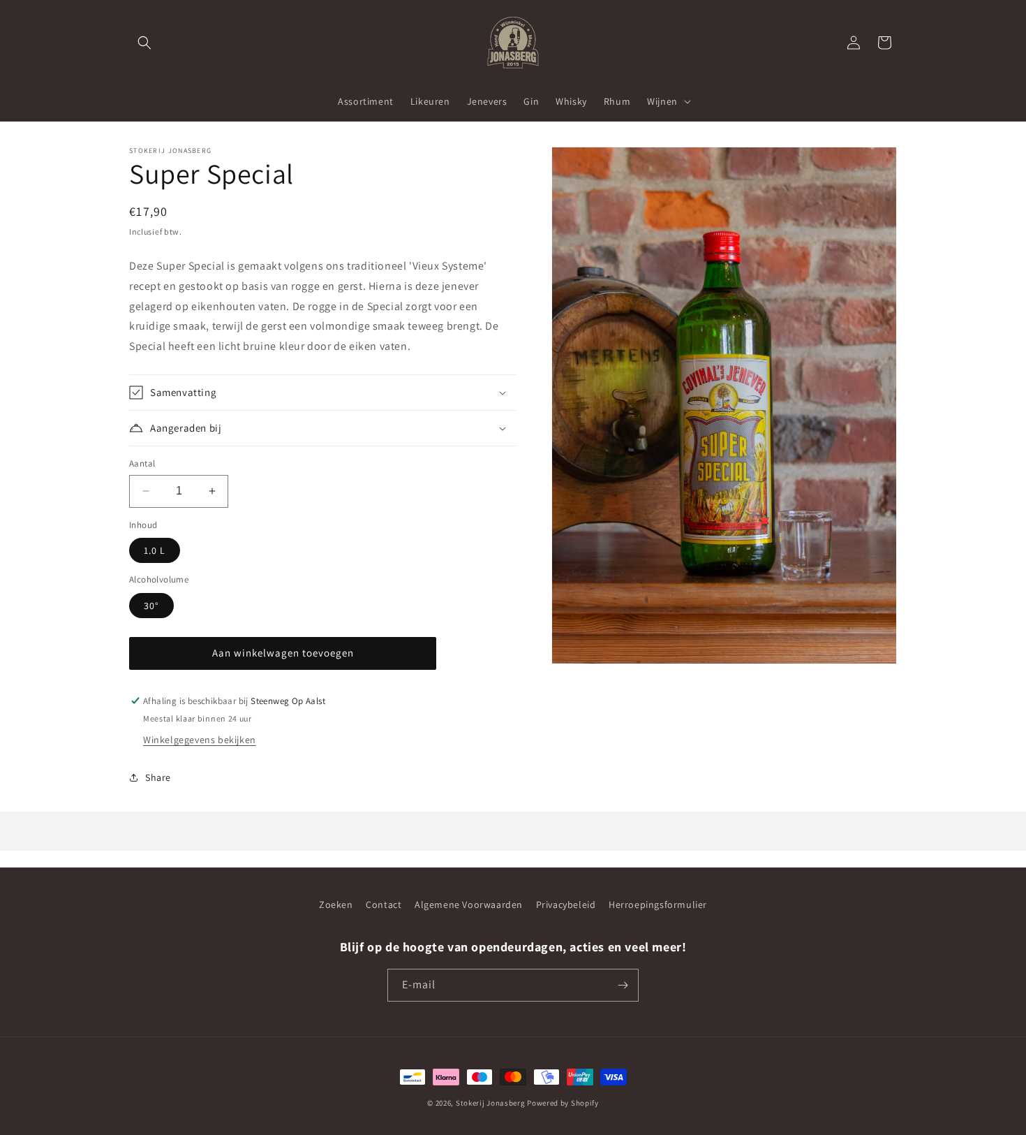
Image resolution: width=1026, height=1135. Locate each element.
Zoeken (336, 904)
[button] (144, 42)
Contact (383, 904)
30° (151, 605)
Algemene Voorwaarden (469, 904)
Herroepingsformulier (658, 904)
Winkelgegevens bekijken (199, 739)
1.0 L (154, 550)
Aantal (142, 463)
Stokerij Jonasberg (491, 1103)
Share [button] (158, 777)
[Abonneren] (622, 985)
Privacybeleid (566, 904)
